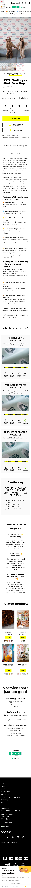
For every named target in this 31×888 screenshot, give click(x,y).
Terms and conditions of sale (11, 797)
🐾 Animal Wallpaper (24, 11)
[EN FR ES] (2, 1)
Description (15, 153)
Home (2, 11)
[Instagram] (23, 837)
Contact (3, 786)
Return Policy (5, 792)
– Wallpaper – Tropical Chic (23, 631)
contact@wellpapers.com (18, 715)
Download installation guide (16, 367)
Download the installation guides (16, 146)
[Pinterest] (13, 837)
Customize (16, 119)
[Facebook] (8, 837)
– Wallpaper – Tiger (23, 665)
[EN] (2, 1)
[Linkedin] (18, 837)
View (8, 637)
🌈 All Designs (10, 11)
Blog (2, 802)
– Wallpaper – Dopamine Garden (8, 665)
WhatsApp (7, 826)
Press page (5, 800)
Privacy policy (5, 794)
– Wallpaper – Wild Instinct (8, 631)
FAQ (2, 783)
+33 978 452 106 (7, 823)
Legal (3, 789)
